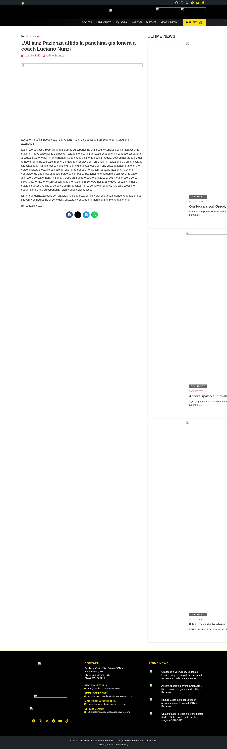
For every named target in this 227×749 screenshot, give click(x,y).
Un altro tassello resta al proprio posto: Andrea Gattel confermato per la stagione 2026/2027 (182, 717)
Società (87, 22)
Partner (151, 22)
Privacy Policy (106, 744)
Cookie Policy (121, 744)
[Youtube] (197, 2)
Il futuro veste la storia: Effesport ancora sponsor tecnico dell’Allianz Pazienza (180, 703)
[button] (69, 214)
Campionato (104, 22)
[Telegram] (192, 2)
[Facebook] (176, 2)
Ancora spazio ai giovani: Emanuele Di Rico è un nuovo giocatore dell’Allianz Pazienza (182, 689)
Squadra (121, 22)
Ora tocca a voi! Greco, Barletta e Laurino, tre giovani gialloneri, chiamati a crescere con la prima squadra (181, 675)
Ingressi (136, 22)
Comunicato (198, 197)
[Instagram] (181, 2)
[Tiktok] (67, 721)
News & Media (169, 22)
